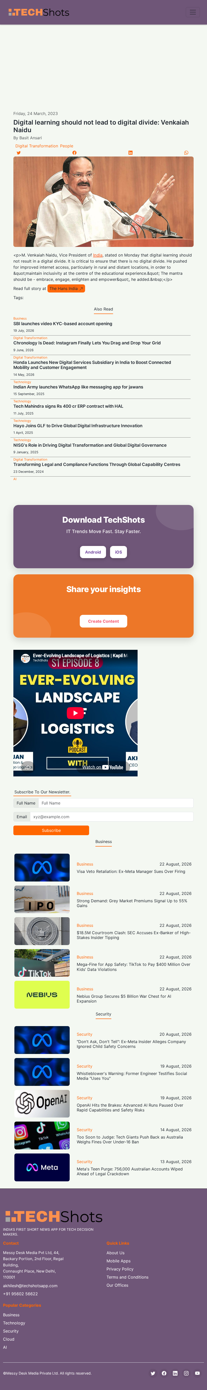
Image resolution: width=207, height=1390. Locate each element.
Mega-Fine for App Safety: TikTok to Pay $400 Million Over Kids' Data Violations (133, 967)
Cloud (8, 1339)
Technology (22, 382)
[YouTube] (197, 1373)
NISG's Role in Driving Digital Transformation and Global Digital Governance (90, 445)
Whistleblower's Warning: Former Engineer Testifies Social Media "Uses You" (132, 1076)
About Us (115, 1252)
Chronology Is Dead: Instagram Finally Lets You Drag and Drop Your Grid (87, 342)
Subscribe (51, 830)
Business (20, 318)
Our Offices (117, 1285)
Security (84, 1034)
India (97, 255)
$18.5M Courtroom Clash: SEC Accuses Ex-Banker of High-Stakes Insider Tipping (134, 935)
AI (14, 479)
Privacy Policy (120, 1268)
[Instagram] (186, 1373)
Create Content (103, 621)
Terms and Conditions (127, 1277)
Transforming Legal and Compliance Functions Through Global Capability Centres (96, 464)
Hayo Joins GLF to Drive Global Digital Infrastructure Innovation (77, 425)
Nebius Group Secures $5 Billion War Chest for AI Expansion (124, 999)
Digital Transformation (36, 145)
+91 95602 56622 (20, 1293)
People (66, 145)
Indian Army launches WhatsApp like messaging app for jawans (78, 386)
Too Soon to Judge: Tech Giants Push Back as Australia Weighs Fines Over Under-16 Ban (130, 1139)
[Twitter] (18, 152)
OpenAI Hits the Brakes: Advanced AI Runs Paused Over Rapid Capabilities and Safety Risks (130, 1107)
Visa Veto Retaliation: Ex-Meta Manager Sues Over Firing (131, 871)
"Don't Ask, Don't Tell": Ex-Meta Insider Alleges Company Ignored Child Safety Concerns (131, 1044)
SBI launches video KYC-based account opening (62, 323)
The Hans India (63, 288)
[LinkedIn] (130, 152)
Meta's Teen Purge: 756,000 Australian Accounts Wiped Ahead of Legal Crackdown (130, 1171)
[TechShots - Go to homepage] (38, 12)
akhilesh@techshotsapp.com (30, 1285)
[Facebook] (74, 152)
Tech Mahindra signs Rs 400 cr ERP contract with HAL (68, 406)
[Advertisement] (103, 62)
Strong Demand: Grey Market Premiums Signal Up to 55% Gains (132, 903)
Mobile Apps (119, 1260)
